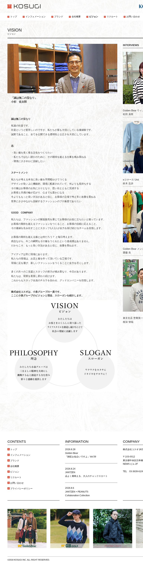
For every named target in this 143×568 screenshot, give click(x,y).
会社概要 (14, 466)
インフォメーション (20, 455)
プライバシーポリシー (21, 488)
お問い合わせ (17, 483)
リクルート (15, 477)
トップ (13, 449)
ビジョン (14, 472)
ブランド (14, 460)
